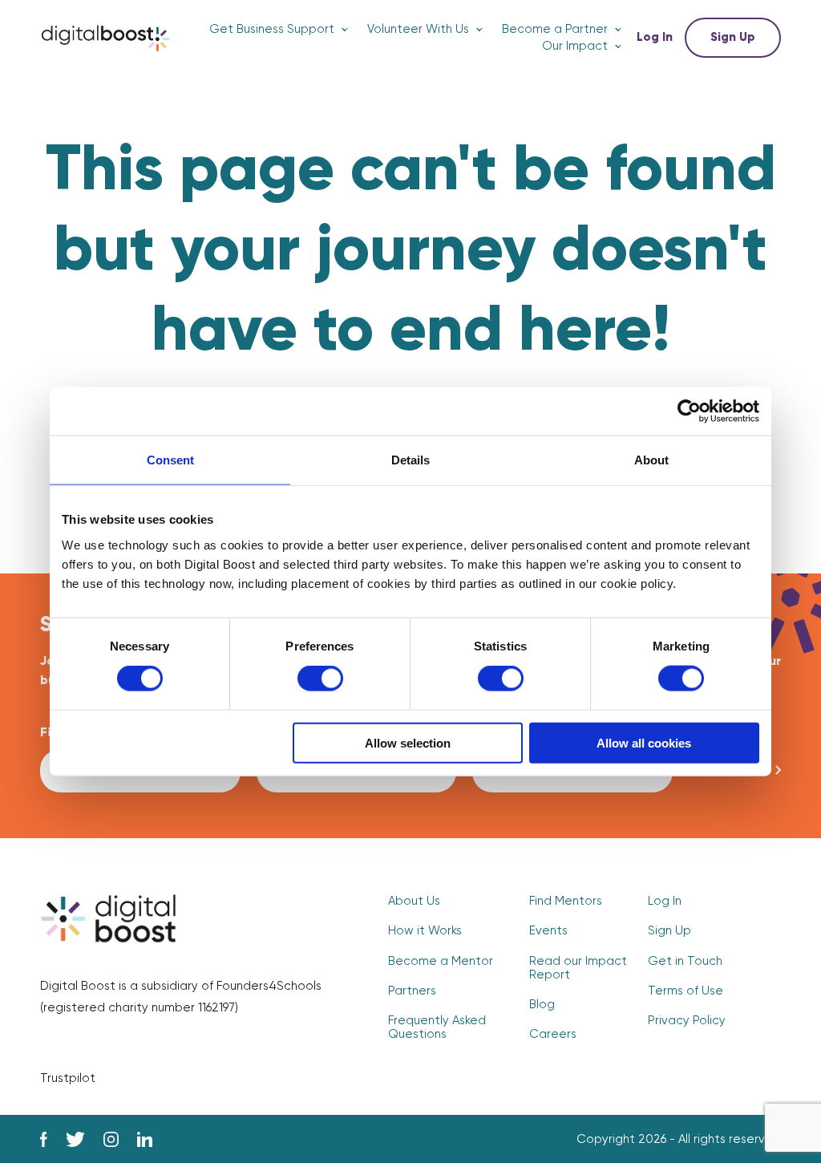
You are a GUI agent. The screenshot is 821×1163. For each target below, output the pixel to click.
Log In (655, 37)
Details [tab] (410, 460)
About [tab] (651, 460)
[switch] (320, 678)
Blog (542, 1005)
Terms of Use (685, 991)
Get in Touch (685, 961)
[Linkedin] (144, 1139)
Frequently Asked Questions (437, 1027)
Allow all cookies (644, 742)
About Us (414, 901)
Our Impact (575, 46)
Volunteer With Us (418, 29)
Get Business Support (271, 29)
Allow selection (408, 742)
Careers (552, 1034)
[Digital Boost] (105, 38)
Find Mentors (565, 901)
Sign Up (732, 37)
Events (548, 931)
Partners (412, 991)
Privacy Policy (687, 1021)
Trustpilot (67, 1078)
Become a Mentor (440, 961)
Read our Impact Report (578, 968)
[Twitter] (75, 1139)
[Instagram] (111, 1139)
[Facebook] (43, 1139)
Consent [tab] (170, 460)
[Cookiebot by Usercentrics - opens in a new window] (689, 411)
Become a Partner (555, 29)
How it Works (425, 931)
